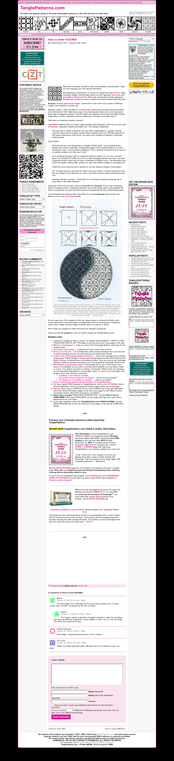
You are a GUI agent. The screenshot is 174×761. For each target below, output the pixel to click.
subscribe (60, 713)
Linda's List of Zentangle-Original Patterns (73, 356)
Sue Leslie (61, 641)
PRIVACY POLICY (106, 742)
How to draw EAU (28, 184)
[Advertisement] (32, 359)
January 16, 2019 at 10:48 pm (68, 643)
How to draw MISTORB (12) (141, 276)
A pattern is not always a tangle (73, 375)
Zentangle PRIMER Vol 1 (94, 492)
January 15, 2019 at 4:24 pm (68, 600)
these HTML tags (70, 687)
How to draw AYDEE (29, 186)
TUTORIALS (113, 384)
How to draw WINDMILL (30, 188)
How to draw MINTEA (114, 729)
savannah (116, 95)
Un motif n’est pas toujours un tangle (76, 378)
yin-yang (69, 196)
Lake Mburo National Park (75, 97)
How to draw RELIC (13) (140, 272)
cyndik (80, 586)
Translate (147, 41)
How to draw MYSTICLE (32, 291)
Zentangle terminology (63, 349)
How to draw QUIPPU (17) (140, 269)
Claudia (24, 268)
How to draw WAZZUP (139, 232)
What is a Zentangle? (63, 345)
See (117, 93)
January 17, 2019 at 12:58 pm (72, 614)
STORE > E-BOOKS (84, 447)
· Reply (82, 600)
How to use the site (62, 351)
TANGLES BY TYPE (29, 196)
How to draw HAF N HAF (31, 192)
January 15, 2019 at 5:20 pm (68, 631)
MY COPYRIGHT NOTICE (87, 742)
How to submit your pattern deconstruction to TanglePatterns (82, 382)
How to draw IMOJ (138, 230)
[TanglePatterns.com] (87, 25)
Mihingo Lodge (73, 99)
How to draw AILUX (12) (140, 274)
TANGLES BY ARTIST (30, 204)
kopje (88, 110)
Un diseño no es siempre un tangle (75, 380)
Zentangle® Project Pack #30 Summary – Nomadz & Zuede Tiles (142, 239)
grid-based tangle (72, 103)
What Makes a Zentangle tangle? (68, 365)
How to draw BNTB (37, 288)
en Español (66, 480)
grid (85, 586)
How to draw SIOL (137, 228)
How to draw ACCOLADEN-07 (31, 282)
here (101, 510)
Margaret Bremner (28, 293)
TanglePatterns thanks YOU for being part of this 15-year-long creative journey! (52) (142, 259)
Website (91, 701)
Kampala (54, 127)
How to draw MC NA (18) (140, 263)
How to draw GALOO (138, 243)
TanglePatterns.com (42, 7)
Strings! (57, 388)
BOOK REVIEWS (63, 468)
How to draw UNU (35, 279)
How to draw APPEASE (30, 190)
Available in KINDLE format (63, 510)
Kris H (89, 522)
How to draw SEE (57, 729)
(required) (95, 691)
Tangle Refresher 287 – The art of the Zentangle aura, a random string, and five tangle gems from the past (142, 249)
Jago (64, 150)
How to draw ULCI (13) (139, 270)
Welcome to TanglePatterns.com (138, 225)
